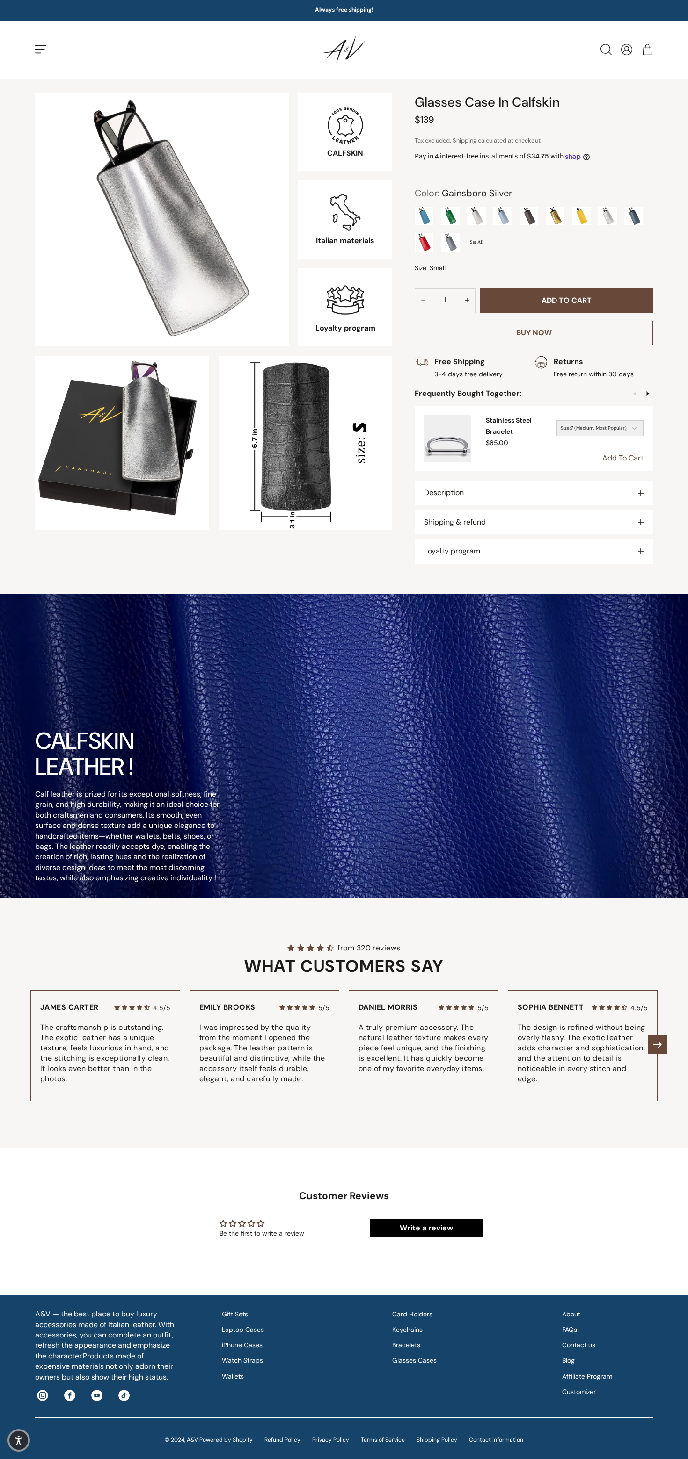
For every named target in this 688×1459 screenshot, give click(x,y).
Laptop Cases (243, 1329)
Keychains (407, 1329)
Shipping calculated (479, 140)
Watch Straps (242, 1360)
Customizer (579, 1391)
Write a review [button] (426, 1228)
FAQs (569, 1329)
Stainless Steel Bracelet (509, 426)
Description (444, 492)
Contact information (496, 1440)
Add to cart (567, 300)
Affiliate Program (587, 1376)
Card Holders (412, 1314)
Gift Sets (235, 1314)
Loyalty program (452, 551)
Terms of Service (383, 1440)
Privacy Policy (330, 1440)
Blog (568, 1360)
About (571, 1314)
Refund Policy (282, 1440)
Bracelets (406, 1345)
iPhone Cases (242, 1345)
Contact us (578, 1345)
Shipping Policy (437, 1440)
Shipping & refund (455, 522)
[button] (657, 1044)
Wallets (233, 1376)
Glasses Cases (414, 1360)
